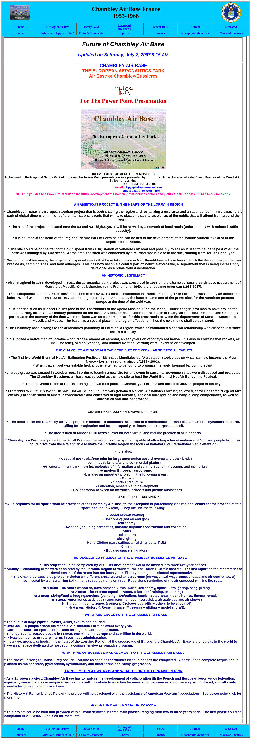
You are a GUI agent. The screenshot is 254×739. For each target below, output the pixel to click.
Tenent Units (160, 27)
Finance (160, 33)
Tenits (160, 728)
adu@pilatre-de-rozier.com (141, 190)
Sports (124, 33)
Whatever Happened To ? (57, 33)
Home (20, 27)
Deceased (231, 27)
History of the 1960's (124, 27)
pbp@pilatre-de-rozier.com (143, 187)
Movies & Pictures (231, 734)
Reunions (20, 33)
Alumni (195, 27)
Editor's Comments (91, 33)
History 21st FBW (57, 27)
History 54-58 (91, 27)
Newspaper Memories (195, 33)
